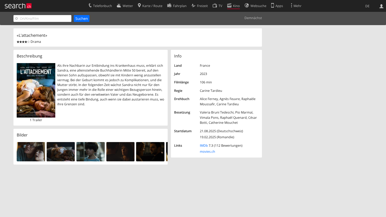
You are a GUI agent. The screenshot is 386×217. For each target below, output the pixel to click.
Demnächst (253, 18)
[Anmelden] (381, 6)
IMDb (204, 145)
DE (367, 6)
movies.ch (207, 151)
